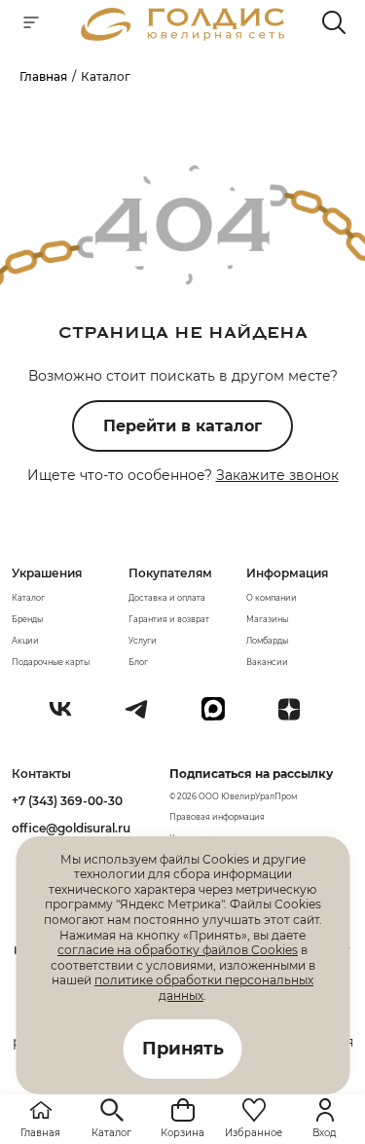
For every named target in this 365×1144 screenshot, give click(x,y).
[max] (220, 716)
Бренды (27, 619)
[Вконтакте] (68, 716)
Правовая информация (217, 817)
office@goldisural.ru (71, 828)
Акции (25, 641)
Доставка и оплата (166, 598)
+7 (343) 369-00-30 (67, 800)
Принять (183, 1048)
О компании (271, 598)
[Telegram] (144, 716)
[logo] (183, 35)
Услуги (142, 641)
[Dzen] (296, 716)
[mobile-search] (334, 24)
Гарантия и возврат (168, 619)
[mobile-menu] (31, 24)
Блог (138, 662)
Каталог (28, 598)
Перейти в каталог (182, 426)
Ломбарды (267, 641)
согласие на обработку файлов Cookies (177, 949)
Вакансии (267, 662)
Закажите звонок (277, 475)
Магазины (267, 619)
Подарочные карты (51, 662)
